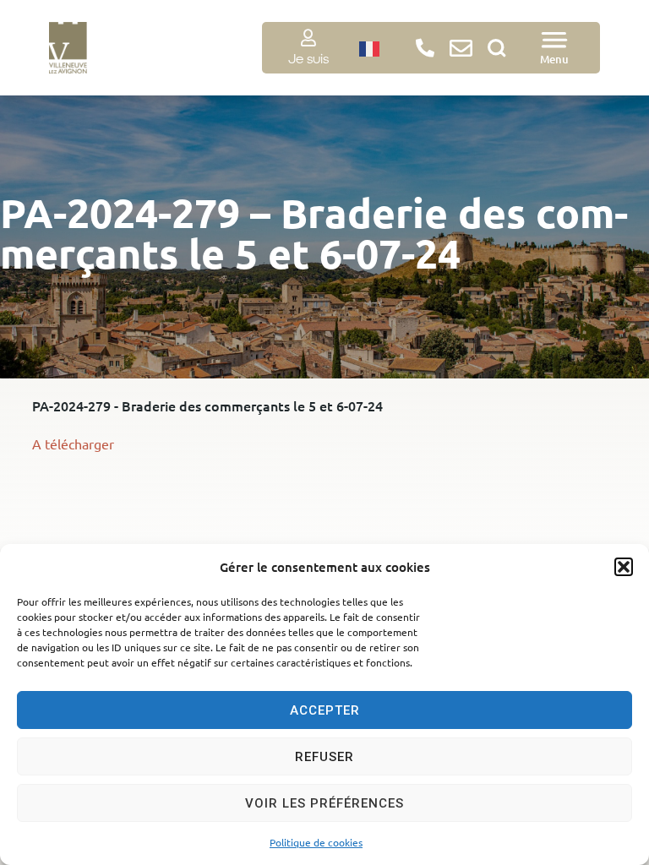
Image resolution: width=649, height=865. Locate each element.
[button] (623, 566)
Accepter (325, 710)
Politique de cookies (316, 842)
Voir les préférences (324, 803)
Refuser (324, 756)
